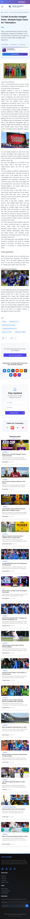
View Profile (16, 54)
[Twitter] (17, 428)
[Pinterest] (23, 428)
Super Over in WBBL (20, 332)
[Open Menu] (2, 6)
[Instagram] (12, 428)
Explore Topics (5, 882)
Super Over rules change (9, 325)
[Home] (2, 12)
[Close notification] (28, 2)
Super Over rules (14, 321)
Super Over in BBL (7, 332)
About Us (3, 876)
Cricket (5, 12)
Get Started (21, 2)
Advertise (3, 878)
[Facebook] (7, 428)
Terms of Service (5, 890)
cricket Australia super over (10, 328)
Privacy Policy (4, 888)
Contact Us (4, 880)
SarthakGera (10, 49)
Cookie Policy (4, 892)
